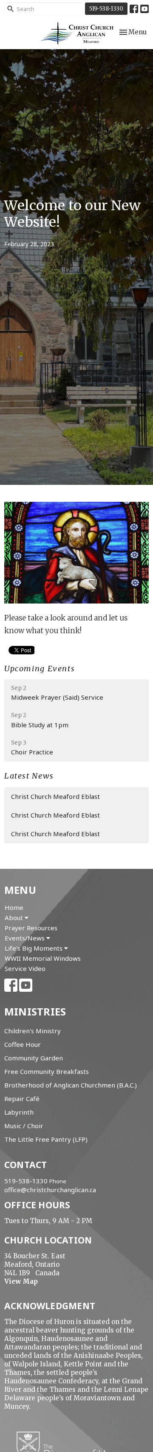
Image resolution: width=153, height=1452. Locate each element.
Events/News (25, 938)
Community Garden (33, 1058)
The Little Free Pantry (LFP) (46, 1139)
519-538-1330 (106, 8)
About (15, 917)
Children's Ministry (32, 1030)
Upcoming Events (39, 668)
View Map (21, 1281)
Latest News (29, 776)
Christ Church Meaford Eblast (55, 796)
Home (14, 907)
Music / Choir (23, 1125)
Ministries (35, 1011)
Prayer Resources (31, 927)
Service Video (25, 968)
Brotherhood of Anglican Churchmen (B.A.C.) (70, 1085)
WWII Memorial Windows (43, 958)
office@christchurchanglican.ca (50, 1189)
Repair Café (22, 1098)
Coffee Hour (22, 1044)
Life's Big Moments (34, 948)
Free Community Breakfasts (46, 1071)
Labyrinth (19, 1112)
